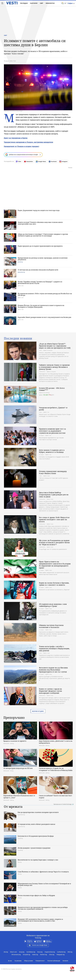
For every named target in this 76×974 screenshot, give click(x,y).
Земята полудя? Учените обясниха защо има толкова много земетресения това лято (40, 223)
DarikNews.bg (31, 952)
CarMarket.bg (61, 952)
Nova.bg (39, 952)
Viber (19, 161)
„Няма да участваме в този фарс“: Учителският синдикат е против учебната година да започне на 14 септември (43, 235)
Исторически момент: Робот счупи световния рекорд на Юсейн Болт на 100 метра (45, 294)
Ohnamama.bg (16, 954)
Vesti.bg (11, 2)
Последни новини (18, 338)
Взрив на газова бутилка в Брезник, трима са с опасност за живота (54, 584)
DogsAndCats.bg (50, 952)
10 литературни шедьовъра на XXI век (18, 768)
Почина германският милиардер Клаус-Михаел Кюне (53, 472)
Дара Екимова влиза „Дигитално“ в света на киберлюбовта (55, 742)
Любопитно (50, 3)
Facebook (54, 161)
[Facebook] (38, 963)
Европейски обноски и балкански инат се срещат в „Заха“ (19, 797)
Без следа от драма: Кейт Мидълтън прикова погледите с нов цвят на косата (54, 519)
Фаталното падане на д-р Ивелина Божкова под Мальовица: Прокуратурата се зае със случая (53, 670)
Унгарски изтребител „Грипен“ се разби (53, 408)
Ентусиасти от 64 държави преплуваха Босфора (36, 836)
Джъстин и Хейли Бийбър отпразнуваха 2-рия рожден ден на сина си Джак (53, 494)
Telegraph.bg (60, 954)
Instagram (64, 161)
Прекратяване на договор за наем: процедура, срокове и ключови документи (42, 259)
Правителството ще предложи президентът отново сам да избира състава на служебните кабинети (43, 908)
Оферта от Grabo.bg (44, 392)
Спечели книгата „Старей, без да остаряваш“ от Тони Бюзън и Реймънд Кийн (55, 769)
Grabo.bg (35, 954)
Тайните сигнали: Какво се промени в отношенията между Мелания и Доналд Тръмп (54, 367)
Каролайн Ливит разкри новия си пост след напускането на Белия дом (44, 317)
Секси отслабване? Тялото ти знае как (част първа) (55, 797)
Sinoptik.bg (26, 954)
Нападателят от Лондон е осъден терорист (21, 146)
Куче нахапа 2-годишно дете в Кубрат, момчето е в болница (51, 451)
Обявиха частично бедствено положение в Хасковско (51, 626)
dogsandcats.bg (21, 272)
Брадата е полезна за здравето (14, 741)
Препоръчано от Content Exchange (63, 804)
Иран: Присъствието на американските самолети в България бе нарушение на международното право (55, 564)
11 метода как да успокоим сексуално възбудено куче (38, 270)
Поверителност (40, 961)
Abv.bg (6, 952)
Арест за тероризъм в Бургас (16, 138)
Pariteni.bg (43, 954)
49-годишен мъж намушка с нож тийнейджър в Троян (53, 605)
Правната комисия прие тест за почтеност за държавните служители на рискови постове (52, 431)
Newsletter (29, 161)
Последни (24, 3)
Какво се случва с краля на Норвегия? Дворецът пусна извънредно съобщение (50, 691)
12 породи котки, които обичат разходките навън (36, 824)
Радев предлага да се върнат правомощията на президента (40, 246)
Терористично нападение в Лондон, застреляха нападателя (28, 142)
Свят (41, 3)
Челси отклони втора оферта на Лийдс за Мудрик (36, 895)
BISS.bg (70, 952)
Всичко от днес (38, 711)
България (33, 3)
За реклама (18, 961)
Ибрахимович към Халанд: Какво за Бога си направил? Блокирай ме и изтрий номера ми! (44, 884)
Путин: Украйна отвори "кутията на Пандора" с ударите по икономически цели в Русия (40, 282)
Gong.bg (21, 952)
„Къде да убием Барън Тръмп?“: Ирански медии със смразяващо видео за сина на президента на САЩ (54, 346)
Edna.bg (51, 954)
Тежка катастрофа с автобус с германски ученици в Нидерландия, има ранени (54, 648)
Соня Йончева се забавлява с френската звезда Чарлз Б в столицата (43, 872)
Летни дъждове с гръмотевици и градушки (34, 848)
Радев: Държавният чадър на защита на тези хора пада (39, 210)
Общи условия (28, 961)
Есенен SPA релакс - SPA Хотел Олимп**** (52, 389)
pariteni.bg (20, 262)
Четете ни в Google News (39, 945)
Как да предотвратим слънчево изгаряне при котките (38, 812)
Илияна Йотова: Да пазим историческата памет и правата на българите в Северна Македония (41, 306)
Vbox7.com (13, 952)
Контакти (65, 961)
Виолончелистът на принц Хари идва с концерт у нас (38, 860)
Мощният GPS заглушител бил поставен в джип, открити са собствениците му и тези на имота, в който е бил (40, 920)
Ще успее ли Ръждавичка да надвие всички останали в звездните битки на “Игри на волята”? (54, 542)
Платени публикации (53, 961)
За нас (10, 961)
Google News (42, 161)
